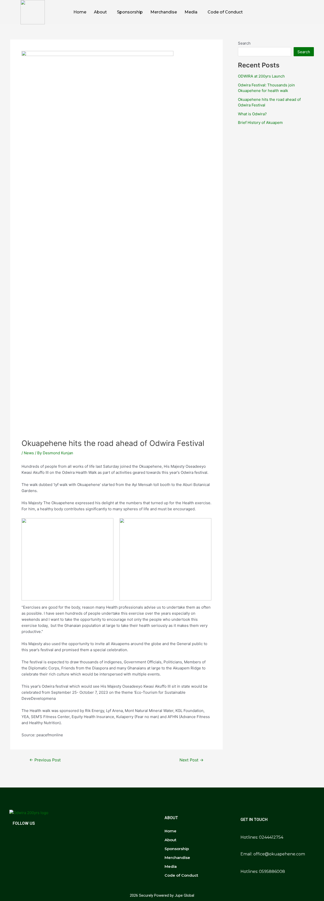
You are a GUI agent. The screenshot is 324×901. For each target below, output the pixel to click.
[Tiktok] (296, 12)
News (29, 452)
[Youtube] (308, 12)
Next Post (191, 760)
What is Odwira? (252, 113)
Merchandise (163, 12)
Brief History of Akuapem (260, 122)
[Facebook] (274, 12)
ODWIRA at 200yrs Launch (261, 76)
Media (191, 12)
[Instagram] (285, 12)
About (100, 12)
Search (244, 43)
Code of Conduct (225, 12)
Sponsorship (130, 12)
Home (79, 12)
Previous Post (45, 760)
